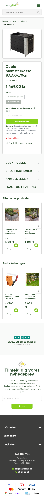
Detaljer (16, 245)
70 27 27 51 (23, 472)
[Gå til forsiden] (12, 4)
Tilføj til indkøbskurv (36, 310)
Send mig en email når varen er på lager (20, 109)
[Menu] (39, 5)
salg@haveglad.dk (23, 469)
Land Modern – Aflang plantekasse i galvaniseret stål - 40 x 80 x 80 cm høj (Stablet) (32, 231)
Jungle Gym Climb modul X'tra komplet (30, 296)
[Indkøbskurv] (33, 4)
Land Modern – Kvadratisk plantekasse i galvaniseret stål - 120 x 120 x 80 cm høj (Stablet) (12, 231)
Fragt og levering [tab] (21, 187)
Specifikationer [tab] (19, 171)
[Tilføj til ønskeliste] (16, 239)
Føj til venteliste (22, 121)
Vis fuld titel (10, 80)
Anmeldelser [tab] (17, 179)
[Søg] (38, 12)
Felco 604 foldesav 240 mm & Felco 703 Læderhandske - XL (12, 296)
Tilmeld (22, 406)
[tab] (22, 163)
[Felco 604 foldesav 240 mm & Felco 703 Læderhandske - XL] (12, 279)
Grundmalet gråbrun (15, 97)
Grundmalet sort (13, 102)
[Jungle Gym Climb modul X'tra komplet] (32, 279)
